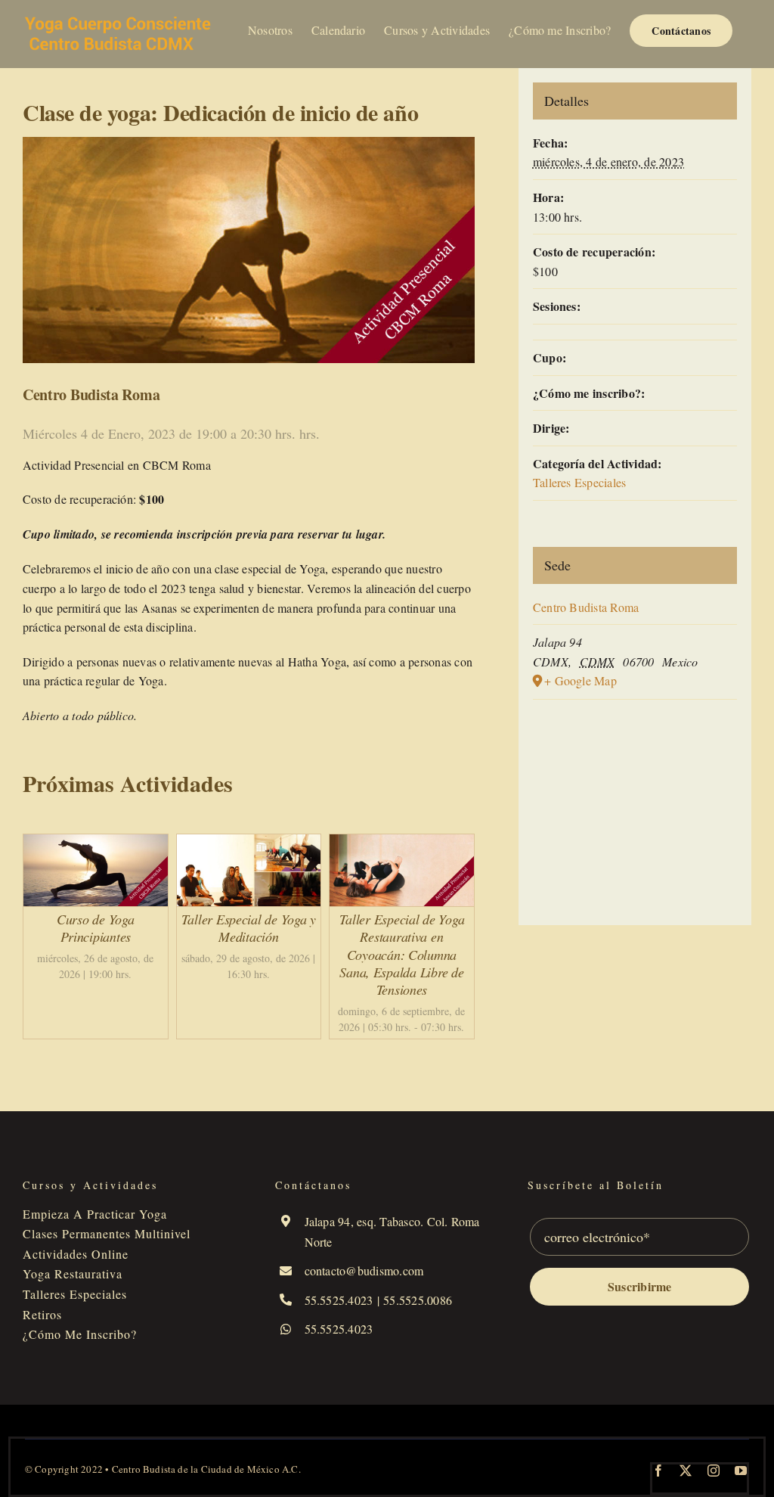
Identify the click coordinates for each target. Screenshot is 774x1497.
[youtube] (741, 1470)
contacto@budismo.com (364, 1270)
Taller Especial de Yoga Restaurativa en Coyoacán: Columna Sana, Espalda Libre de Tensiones (402, 954)
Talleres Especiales (580, 482)
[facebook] (658, 1470)
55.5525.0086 (417, 1300)
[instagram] (713, 1470)
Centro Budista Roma (586, 607)
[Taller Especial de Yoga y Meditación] (249, 844)
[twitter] (686, 1470)
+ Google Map (580, 680)
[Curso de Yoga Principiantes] (95, 844)
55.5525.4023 (339, 1300)
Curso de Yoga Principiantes (96, 928)
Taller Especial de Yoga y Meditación (248, 928)
